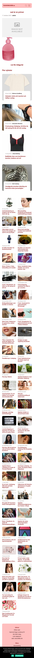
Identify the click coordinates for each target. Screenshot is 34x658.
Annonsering (17, 645)
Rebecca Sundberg (17, 93)
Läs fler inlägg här (17, 65)
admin (14, 15)
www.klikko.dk (18, 638)
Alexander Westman (17, 123)
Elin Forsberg (15, 183)
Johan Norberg (16, 153)
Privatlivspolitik (19, 655)
